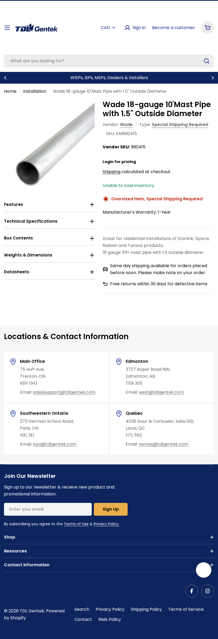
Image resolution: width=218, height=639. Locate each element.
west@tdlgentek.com (161, 392)
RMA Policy (109, 619)
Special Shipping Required (180, 124)
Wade (126, 124)
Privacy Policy (110, 609)
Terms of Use (76, 524)
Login (108, 161)
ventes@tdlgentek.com (163, 444)
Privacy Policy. (106, 524)
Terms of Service (186, 609)
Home (10, 91)
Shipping (111, 172)
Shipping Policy (146, 609)
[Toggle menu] (7, 28)
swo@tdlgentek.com (54, 444)
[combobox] (109, 61)
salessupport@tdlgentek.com (64, 392)
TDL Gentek (32, 611)
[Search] (206, 61)
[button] (5, 77)
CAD (105, 28)
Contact (83, 619)
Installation (34, 91)
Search (81, 609)
